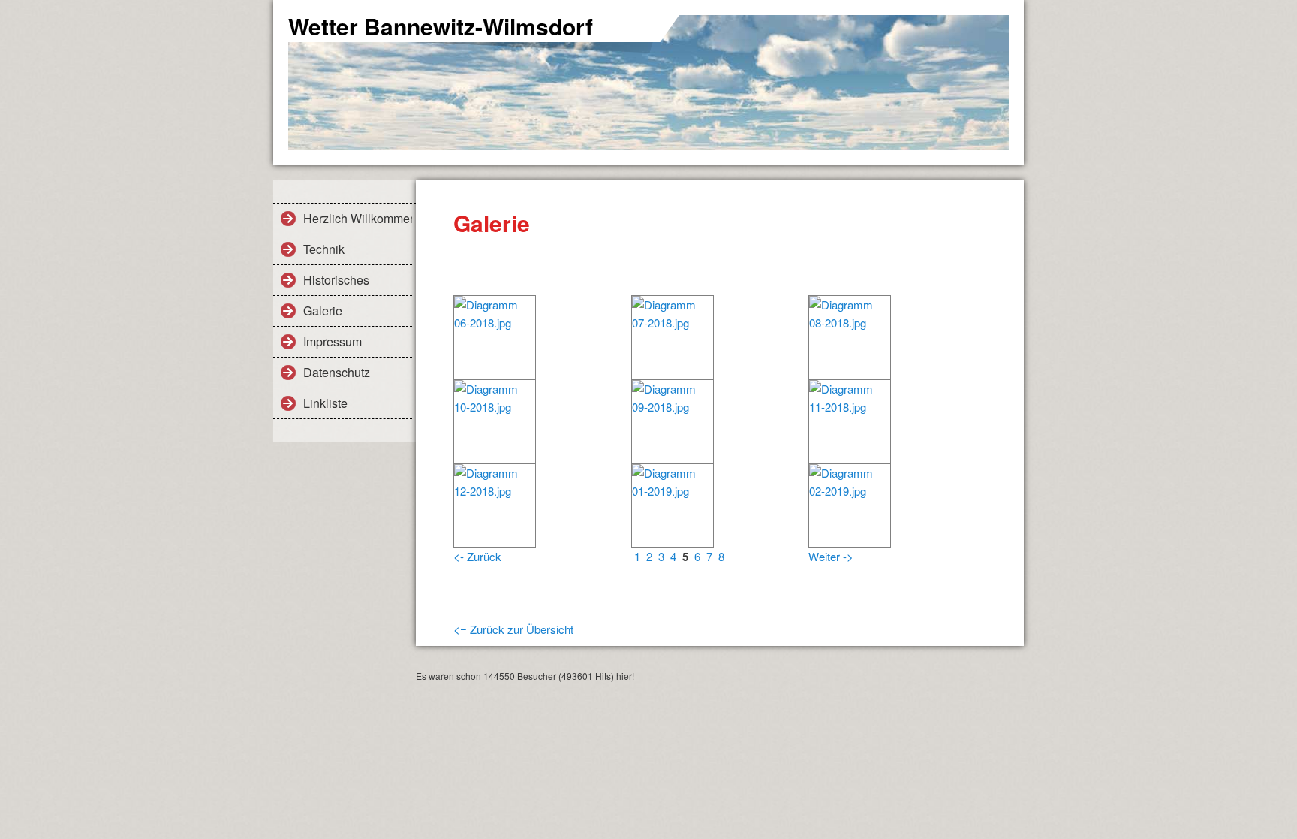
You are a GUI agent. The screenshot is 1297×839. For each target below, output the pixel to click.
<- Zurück (477, 556)
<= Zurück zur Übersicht (513, 629)
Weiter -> (830, 556)
